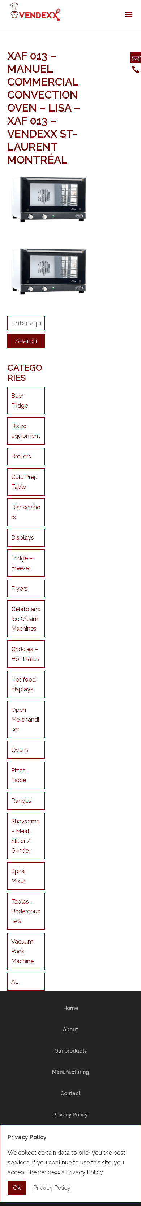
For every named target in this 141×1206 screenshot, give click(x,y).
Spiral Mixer (18, 876)
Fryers (19, 588)
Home (70, 1008)
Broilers (21, 456)
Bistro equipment (25, 431)
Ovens (20, 749)
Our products (70, 1051)
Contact (70, 1093)
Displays (22, 537)
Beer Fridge (19, 400)
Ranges (21, 800)
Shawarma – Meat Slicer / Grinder (25, 836)
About (70, 1029)
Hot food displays (23, 684)
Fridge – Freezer (22, 563)
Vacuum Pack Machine (22, 951)
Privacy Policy (70, 1115)
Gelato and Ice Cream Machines (26, 619)
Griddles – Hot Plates (25, 654)
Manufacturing (70, 1072)
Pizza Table (18, 775)
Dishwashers (25, 512)
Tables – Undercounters (25, 911)
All (14, 981)
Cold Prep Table (24, 482)
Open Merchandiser (25, 719)
